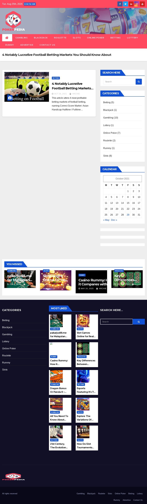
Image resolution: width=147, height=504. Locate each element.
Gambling (21, 37)
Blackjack (41, 37)
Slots (77, 37)
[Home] (7, 37)
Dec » (114, 220)
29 (128, 215)
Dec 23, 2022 (123, 284)
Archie (76, 94)
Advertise (26, 45)
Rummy (9, 45)
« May (106, 220)
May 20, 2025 (87, 289)
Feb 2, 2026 (15, 284)
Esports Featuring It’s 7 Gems (85, 392)
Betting (115, 37)
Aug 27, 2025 (51, 284)
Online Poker (95, 37)
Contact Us (47, 45)
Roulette (60, 37)
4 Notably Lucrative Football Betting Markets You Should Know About (71, 88)
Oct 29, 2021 (60, 94)
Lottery (132, 37)
